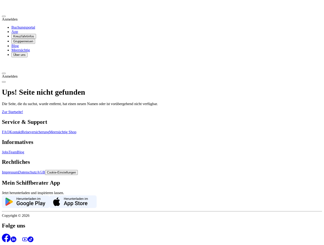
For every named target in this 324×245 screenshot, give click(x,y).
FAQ (5, 132)
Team (13, 152)
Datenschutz (27, 172)
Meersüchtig (20, 50)
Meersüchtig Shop (62, 132)
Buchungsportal (23, 27)
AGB (41, 172)
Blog (15, 46)
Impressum (10, 172)
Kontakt (15, 132)
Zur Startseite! (12, 112)
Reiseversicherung (35, 132)
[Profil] (4, 16)
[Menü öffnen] (4, 82)
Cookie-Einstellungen (61, 172)
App (14, 32)
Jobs (5, 152)
